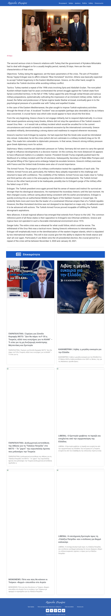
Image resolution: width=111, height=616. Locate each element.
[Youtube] (59, 610)
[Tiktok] (63, 610)
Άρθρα (71, 3)
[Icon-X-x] (51, 610)
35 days (9, 56)
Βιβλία (84, 3)
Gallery (91, 3)
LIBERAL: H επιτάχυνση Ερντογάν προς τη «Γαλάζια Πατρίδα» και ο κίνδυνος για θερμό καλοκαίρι (79, 539)
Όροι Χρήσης (31, 606)
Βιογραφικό (63, 3)
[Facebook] (47, 610)
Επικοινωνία (99, 3)
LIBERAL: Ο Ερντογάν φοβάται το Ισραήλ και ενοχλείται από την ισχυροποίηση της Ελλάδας (79, 439)
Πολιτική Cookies (69, 606)
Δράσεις (78, 3)
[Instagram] (55, 610)
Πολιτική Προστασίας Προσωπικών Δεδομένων (49, 606)
